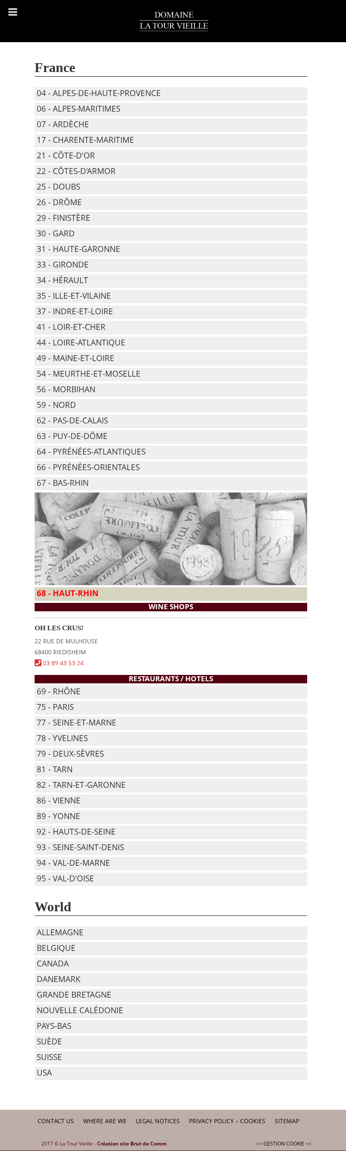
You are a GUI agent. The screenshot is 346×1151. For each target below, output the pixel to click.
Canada (53, 963)
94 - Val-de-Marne (73, 862)
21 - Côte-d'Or (66, 155)
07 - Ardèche (63, 124)
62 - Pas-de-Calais (72, 420)
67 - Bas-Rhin (63, 482)
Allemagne (60, 932)
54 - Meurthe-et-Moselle (89, 373)
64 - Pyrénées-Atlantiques (91, 451)
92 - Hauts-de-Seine (76, 831)
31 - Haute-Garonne (78, 249)
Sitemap (287, 1121)
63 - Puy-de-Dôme (72, 436)
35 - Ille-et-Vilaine (74, 295)
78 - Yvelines (62, 738)
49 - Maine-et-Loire (75, 358)
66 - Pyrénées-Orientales (88, 467)
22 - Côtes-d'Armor (76, 171)
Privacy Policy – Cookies (227, 1121)
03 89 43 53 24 (62, 663)
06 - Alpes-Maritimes (78, 108)
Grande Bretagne (74, 994)
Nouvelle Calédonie (80, 1010)
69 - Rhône (59, 691)
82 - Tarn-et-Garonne (81, 784)
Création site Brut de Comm (132, 1143)
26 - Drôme (59, 202)
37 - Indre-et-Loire (75, 311)
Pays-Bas (54, 1025)
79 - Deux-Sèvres (70, 753)
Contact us (56, 1121)
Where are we (105, 1121)
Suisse (49, 1057)
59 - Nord (56, 404)
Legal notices (158, 1121)
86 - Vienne (59, 800)
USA (44, 1072)
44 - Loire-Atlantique (81, 342)
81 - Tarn (55, 769)
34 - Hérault (62, 280)
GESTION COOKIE (283, 1143)
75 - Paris (55, 706)
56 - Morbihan (66, 389)
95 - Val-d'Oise (65, 878)
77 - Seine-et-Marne (76, 722)
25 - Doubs (58, 186)
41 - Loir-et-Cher (71, 326)
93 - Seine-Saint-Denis (80, 847)
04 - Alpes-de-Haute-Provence (99, 93)
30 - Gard (56, 233)
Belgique (56, 947)
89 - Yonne (58, 816)
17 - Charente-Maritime (85, 139)
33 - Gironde (63, 264)
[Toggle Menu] (13, 12)
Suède (49, 1041)
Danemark (59, 979)
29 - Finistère (63, 217)
